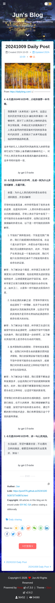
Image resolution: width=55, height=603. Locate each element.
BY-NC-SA (25, 504)
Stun (48, 587)
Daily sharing (15, 519)
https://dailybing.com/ (20, 91)
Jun (18, 486)
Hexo (20, 587)
